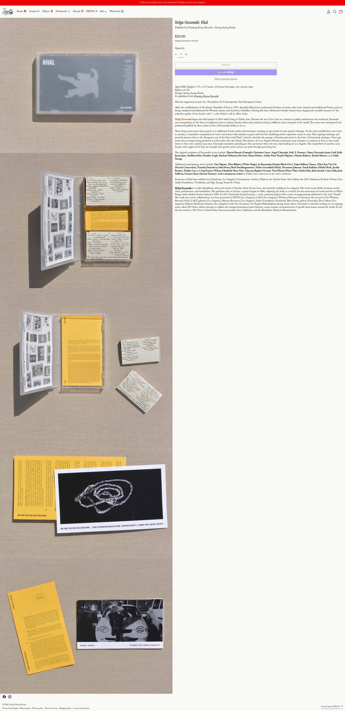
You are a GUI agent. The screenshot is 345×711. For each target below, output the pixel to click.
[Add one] (186, 54)
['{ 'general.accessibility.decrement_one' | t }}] (176, 54)
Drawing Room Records (206, 97)
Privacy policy (37, 708)
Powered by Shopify (10, 708)
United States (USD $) (330, 706)
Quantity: (180, 48)
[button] (335, 12)
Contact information (81, 708)
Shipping (178, 40)
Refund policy (25, 708)
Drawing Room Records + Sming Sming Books (212, 28)
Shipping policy (65, 708)
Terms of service (51, 708)
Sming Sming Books (17, 704)
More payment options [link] (226, 79)
